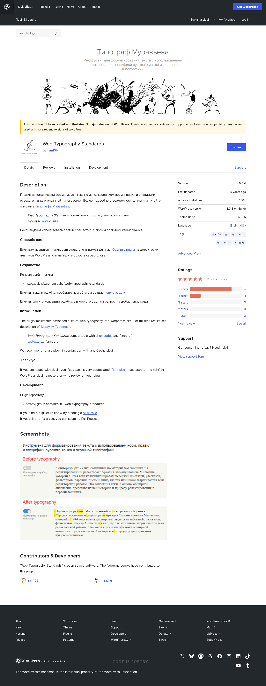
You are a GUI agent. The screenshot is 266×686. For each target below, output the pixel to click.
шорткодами (99, 215)
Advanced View (189, 253)
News (19, 627)
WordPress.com (218, 621)
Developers (118, 633)
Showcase (70, 621)
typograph (238, 234)
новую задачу (115, 292)
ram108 (53, 150)
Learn (114, 621)
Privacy (20, 639)
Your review (186, 323)
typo (226, 234)
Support (240, 167)
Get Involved (167, 621)
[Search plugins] (57, 33)
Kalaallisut (59, 661)
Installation (72, 167)
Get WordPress (247, 6)
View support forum (192, 356)
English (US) (238, 225)
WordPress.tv (121, 639)
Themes (68, 627)
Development (98, 167)
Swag (164, 639)
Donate (165, 633)
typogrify (239, 242)
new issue (90, 413)
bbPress (214, 633)
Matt (211, 627)
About (19, 621)
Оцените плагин (124, 249)
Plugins (67, 633)
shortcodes (104, 336)
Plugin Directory (26, 19)
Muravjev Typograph (55, 327)
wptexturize (49, 221)
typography (224, 242)
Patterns (68, 639)
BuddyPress (216, 639)
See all (241, 323)
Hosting (21, 633)
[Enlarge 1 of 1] (162, 446)
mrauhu (107, 580)
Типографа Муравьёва (52, 206)
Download (236, 147)
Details (29, 167)
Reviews (49, 167)
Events (163, 627)
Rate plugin (119, 370)
